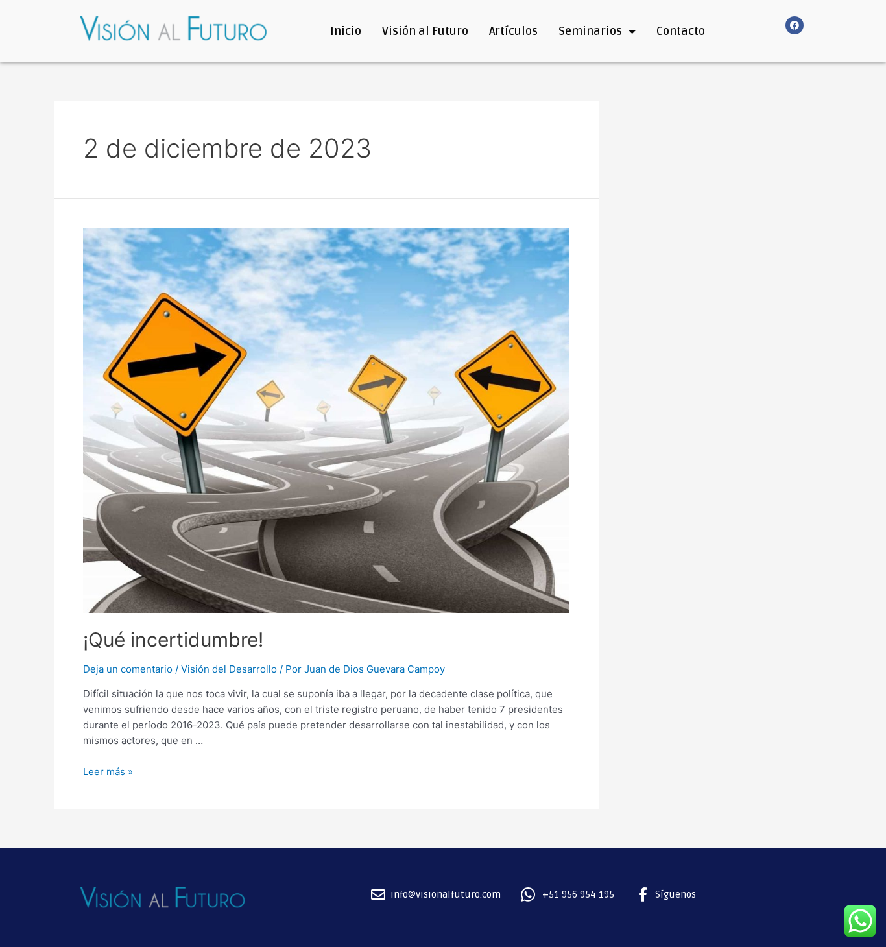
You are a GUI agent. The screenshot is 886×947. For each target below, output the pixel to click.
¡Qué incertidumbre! (173, 639)
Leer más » (108, 771)
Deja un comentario (128, 669)
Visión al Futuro (425, 31)
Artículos (513, 31)
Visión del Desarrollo (229, 669)
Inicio (345, 31)
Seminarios (590, 31)
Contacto (680, 31)
